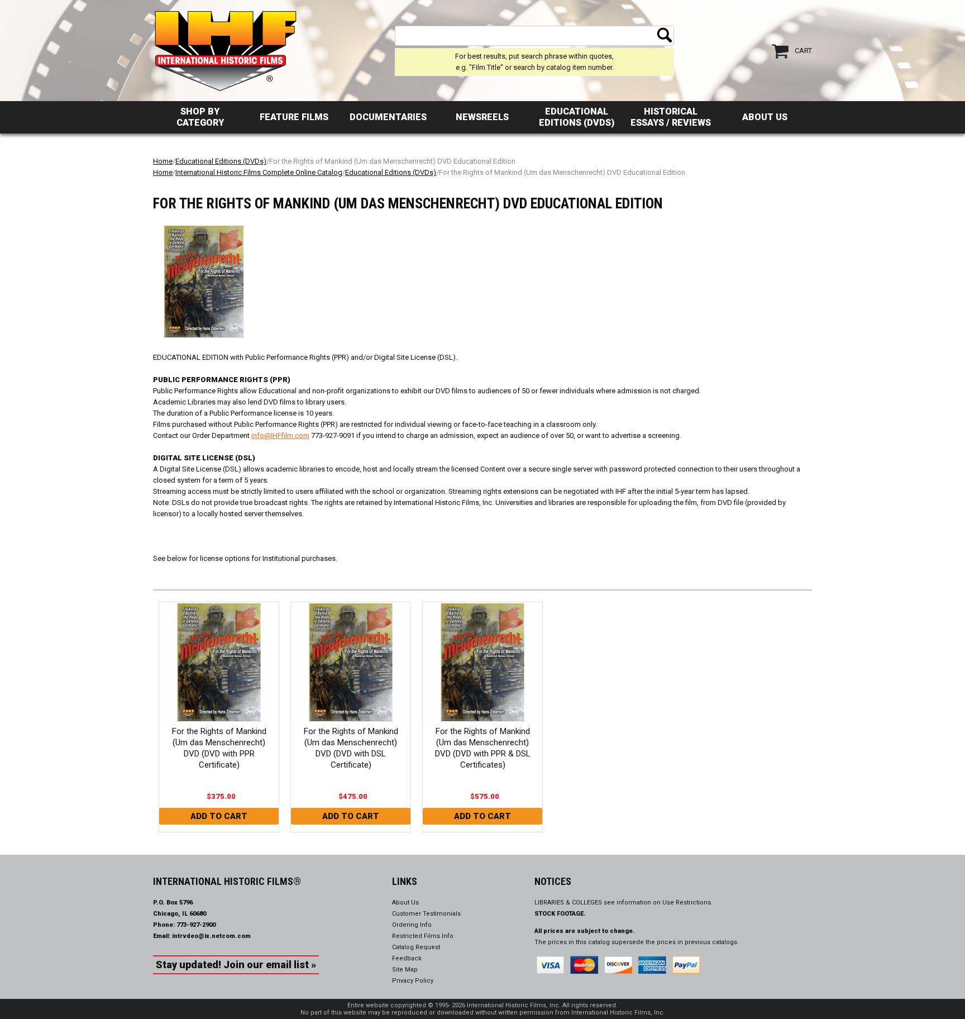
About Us (764, 117)
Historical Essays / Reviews (670, 117)
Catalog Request (416, 947)
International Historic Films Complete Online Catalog (258, 172)
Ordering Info (412, 924)
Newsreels (482, 117)
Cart (803, 50)
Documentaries (388, 117)
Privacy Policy (412, 980)
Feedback (407, 958)
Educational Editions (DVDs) (576, 117)
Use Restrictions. (687, 902)
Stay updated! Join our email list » (236, 964)
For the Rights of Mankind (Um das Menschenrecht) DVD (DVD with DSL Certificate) (351, 748)
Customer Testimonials (426, 913)
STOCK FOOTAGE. (560, 913)
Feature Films (294, 117)
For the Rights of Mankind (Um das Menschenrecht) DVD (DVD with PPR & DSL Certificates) (483, 748)
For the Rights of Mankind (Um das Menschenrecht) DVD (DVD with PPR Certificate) (219, 748)
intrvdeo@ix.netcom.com (211, 936)
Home (163, 161)
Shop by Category (200, 117)
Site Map (405, 969)
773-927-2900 (196, 924)
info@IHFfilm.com (280, 435)
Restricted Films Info (422, 936)
